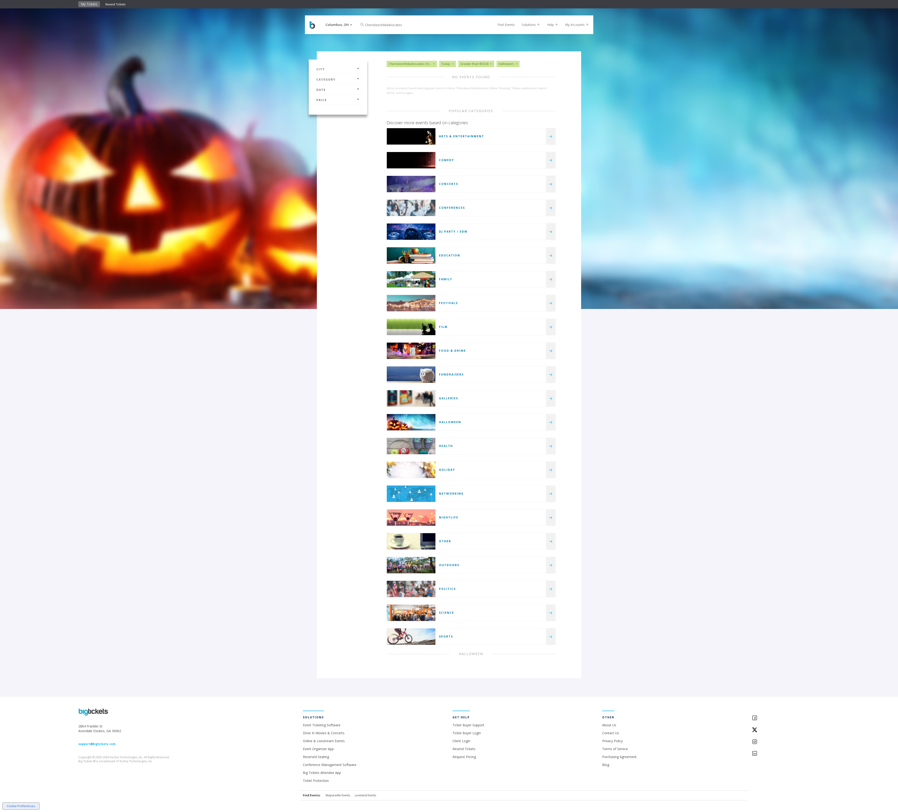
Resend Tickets (115, 4)
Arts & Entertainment (461, 136)
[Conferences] (411, 208)
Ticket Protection (316, 780)
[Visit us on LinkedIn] (786, 754)
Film (443, 327)
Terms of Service (615, 749)
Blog (605, 764)
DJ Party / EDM (453, 232)
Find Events (506, 24)
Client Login (461, 741)
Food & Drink (452, 351)
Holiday (447, 470)
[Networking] (411, 494)
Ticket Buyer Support (468, 725)
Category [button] (326, 80)
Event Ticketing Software (321, 725)
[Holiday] (411, 470)
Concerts (448, 184)
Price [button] (321, 100)
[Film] (411, 327)
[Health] (411, 446)
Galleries (448, 398)
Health (446, 446)
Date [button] (321, 90)
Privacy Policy (612, 741)
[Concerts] (411, 184)
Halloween (450, 422)
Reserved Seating (316, 757)
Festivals (448, 303)
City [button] (320, 69)
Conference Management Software (329, 764)
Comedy (446, 160)
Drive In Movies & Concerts (323, 733)
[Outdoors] (411, 565)
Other (445, 541)
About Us (609, 725)
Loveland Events (365, 795)
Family (445, 279)
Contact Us (610, 733)
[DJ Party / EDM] (411, 231)
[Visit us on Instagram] (786, 742)
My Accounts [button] (575, 24)
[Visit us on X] (786, 730)
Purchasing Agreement (619, 757)
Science (446, 613)
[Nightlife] (411, 517)
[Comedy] (411, 160)
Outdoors (449, 565)
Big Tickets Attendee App (322, 772)
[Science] (411, 613)
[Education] (411, 255)
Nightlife (448, 517)
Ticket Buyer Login (467, 733)
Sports (446, 636)
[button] (339, 24)
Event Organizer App (318, 749)
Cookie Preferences (21, 806)
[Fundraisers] (411, 374)
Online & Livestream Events (324, 741)
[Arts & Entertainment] (411, 136)
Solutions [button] (529, 24)
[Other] (411, 541)
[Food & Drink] (411, 351)
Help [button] (551, 24)
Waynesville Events (338, 795)
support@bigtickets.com (97, 744)
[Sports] (411, 636)
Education (449, 255)
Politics (447, 589)
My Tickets (89, 4)
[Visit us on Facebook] (786, 718)
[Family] (411, 279)
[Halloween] (411, 422)
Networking (451, 494)
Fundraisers (451, 374)
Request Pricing (464, 757)
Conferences (452, 208)
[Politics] (411, 589)
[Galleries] (411, 398)
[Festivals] (411, 303)
